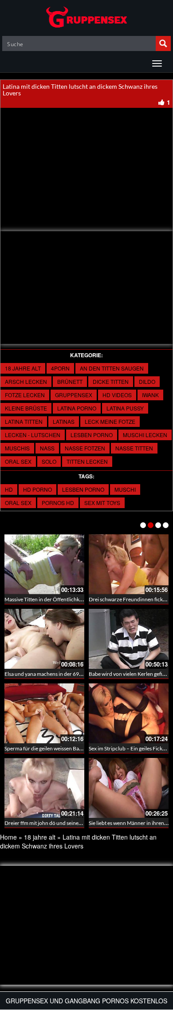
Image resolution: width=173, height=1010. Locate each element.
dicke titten (111, 381)
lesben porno (92, 434)
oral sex (18, 461)
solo (49, 461)
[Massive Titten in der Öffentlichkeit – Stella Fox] (44, 564)
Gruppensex (73, 394)
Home (8, 836)
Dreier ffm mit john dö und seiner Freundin (53, 823)
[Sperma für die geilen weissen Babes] (44, 713)
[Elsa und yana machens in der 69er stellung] (44, 639)
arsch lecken (26, 381)
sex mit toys (102, 502)
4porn (60, 368)
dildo (147, 381)
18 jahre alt (23, 368)
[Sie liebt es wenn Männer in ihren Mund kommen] (129, 788)
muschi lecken (145, 434)
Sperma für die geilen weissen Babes (45, 748)
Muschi (125, 489)
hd (9, 489)
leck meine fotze (110, 421)
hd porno (37, 489)
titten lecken (87, 461)
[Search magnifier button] (163, 43)
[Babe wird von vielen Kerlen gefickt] (129, 639)
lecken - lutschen (32, 434)
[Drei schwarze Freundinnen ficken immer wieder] (129, 564)
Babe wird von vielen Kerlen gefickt (129, 674)
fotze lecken (25, 394)
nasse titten (134, 448)
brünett (70, 381)
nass (47, 448)
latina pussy (125, 408)
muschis (17, 448)
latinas (64, 421)
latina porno (76, 408)
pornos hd (58, 502)
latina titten (24, 421)
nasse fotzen (85, 448)
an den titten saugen (112, 368)
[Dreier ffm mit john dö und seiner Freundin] (44, 788)
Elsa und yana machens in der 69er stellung (53, 674)
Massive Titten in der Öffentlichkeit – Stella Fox (58, 599)
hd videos (117, 394)
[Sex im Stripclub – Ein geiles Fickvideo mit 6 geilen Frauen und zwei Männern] (129, 713)
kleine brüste (26, 408)
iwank (150, 394)
